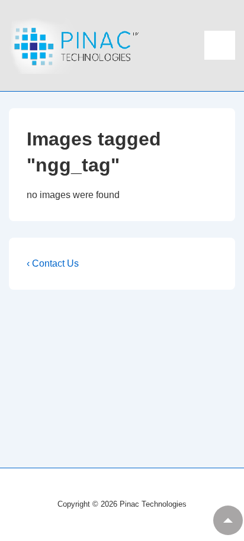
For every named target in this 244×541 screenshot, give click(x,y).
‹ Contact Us (53, 263)
